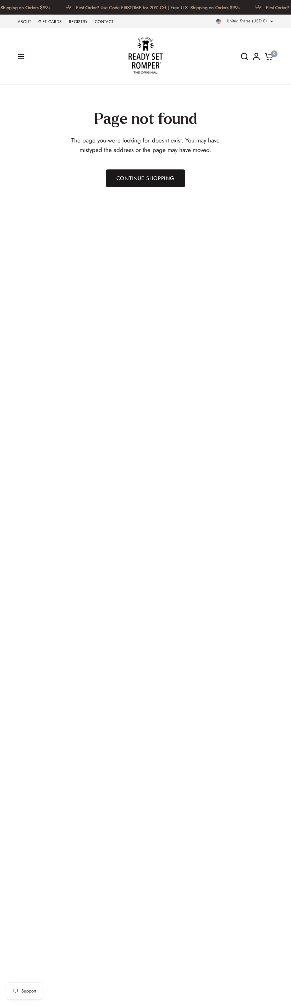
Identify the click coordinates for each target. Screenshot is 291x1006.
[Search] (244, 56)
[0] (267, 56)
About (24, 21)
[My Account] (256, 56)
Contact (104, 21)
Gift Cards (50, 21)
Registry (78, 21)
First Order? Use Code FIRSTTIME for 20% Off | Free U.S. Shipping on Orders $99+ (151, 7)
